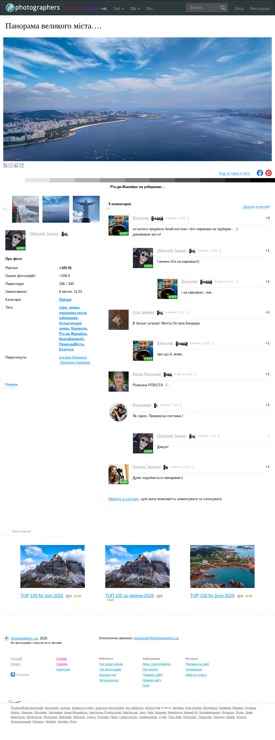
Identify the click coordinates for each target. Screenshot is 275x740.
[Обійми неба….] (86, 198)
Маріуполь (18, 717)
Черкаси (38, 721)
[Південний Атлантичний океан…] (25, 198)
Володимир (142, 405)
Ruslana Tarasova (147, 467)
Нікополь (79, 717)
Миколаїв (65, 717)
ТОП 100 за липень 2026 (129, 595)
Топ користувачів (111, 664)
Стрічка (72, 8)
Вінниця (238, 707)
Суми (163, 717)
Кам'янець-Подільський (105, 712)
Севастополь (128, 717)
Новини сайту (152, 680)
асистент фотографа (109, 707)
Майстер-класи (196, 674)
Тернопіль (189, 717)
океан (74, 307)
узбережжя (68, 318)
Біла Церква (193, 707)
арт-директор (134, 707)
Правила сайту (153, 674)
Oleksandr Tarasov (44, 234)
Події (146, 685)
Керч (143, 712)
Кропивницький (209, 712)
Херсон (241, 717)
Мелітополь (34, 717)
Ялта (73, 721)
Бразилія (79, 328)
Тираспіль (205, 717)
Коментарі (63, 669)
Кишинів (160, 712)
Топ (117, 8)
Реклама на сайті (197, 664)
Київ (150, 712)
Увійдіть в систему (123, 499)
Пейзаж (65, 300)
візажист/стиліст (83, 707)
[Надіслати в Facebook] (260, 175)
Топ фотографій (110, 669)
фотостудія (152, 707)
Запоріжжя (55, 712)
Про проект (150, 669)
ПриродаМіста (71, 344)
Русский (16, 658)
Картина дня (107, 674)
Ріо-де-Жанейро (72, 334)
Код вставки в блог (234, 173)
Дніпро (15, 712)
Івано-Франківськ (76, 712)
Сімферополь (148, 717)
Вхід (239, 8)
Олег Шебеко (143, 312)
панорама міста (72, 313)
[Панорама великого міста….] (55, 198)
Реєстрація (259, 8)
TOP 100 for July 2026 (41, 595)
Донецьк (26, 712)
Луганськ (228, 712)
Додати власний (256, 207)
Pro (150, 8)
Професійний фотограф (27, 707)
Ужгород (219, 717)
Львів (248, 712)
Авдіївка (178, 707)
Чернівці (62, 721)
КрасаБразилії (71, 339)
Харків (230, 717)
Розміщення (194, 669)
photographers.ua (24, 638)
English (15, 664)
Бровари (225, 707)
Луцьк (240, 712)
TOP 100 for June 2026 (212, 595)
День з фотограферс (157, 664)
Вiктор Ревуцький (147, 374)
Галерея (96, 8)
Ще (134, 8)
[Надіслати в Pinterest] (268, 175)
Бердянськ (210, 707)
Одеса (91, 717)
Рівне (114, 717)
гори (63, 307)
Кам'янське (130, 712)
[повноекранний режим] (21, 165)
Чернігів (50, 721)
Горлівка (250, 707)
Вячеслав (141, 218)
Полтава (103, 717)
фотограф (52, 707)
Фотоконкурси (108, 680)
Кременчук (175, 712)
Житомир (40, 712)
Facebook (22, 674)
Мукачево (50, 717)
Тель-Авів (174, 717)
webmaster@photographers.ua (156, 638)
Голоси (11, 384)
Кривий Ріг (191, 712)
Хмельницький (21, 721)
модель (65, 707)
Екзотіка (66, 349)
